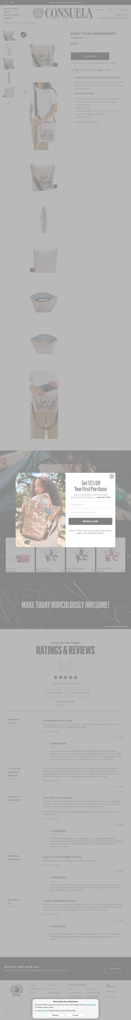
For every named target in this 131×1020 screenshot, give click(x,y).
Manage (55, 1015)
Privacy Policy (91, 1005)
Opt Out (44, 1010)
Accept (75, 1015)
